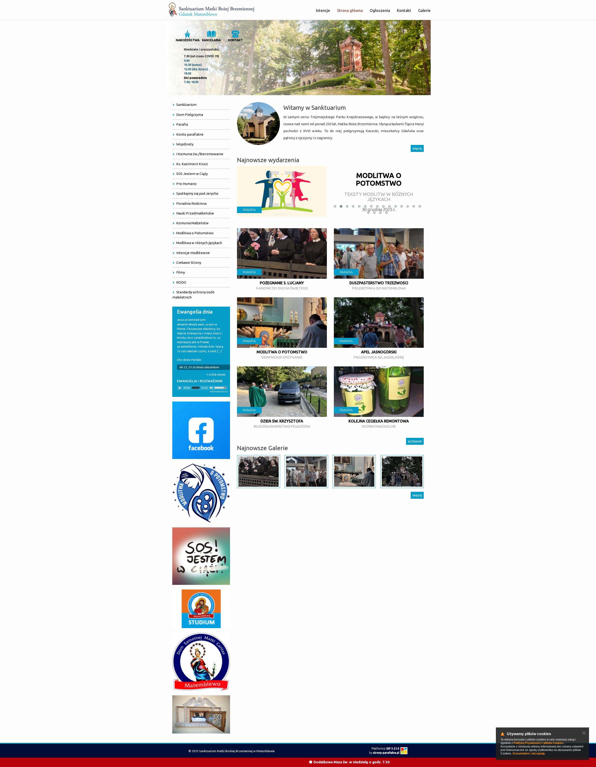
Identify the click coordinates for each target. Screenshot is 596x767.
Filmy (180, 272)
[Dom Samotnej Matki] (201, 661)
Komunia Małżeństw (192, 223)
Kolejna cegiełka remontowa (379, 421)
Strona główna (350, 10)
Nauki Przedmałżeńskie (195, 213)
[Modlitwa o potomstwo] (201, 493)
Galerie (424, 10)
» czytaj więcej (216, 374)
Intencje (323, 10)
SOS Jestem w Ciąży (192, 174)
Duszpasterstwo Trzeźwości (378, 283)
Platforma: (385, 748)
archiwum (415, 441)
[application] (202, 387)
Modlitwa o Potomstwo (194, 233)
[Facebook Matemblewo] (201, 430)
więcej (417, 148)
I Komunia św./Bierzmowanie (199, 154)
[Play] (180, 388)
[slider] (220, 387)
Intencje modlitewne (193, 253)
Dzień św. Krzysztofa (282, 421)
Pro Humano (186, 184)
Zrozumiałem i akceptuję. (528, 753)
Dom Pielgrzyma (189, 115)
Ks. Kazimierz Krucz (192, 164)
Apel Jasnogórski (378, 352)
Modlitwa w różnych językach (199, 243)
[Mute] (211, 388)
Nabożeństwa (188, 40)
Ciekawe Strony (188, 263)
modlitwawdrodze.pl (219, 392)
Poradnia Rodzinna (191, 203)
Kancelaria (211, 40)
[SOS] (201, 556)
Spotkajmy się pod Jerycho (197, 193)
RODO (181, 282)
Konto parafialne (189, 134)
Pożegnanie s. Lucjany (282, 283)
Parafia (182, 124)
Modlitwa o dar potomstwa (379, 179)
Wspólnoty (184, 144)
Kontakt (404, 10)
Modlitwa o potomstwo (282, 352)
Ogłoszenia (380, 10)
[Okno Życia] (201, 714)
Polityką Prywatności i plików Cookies (539, 743)
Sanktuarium (186, 105)
